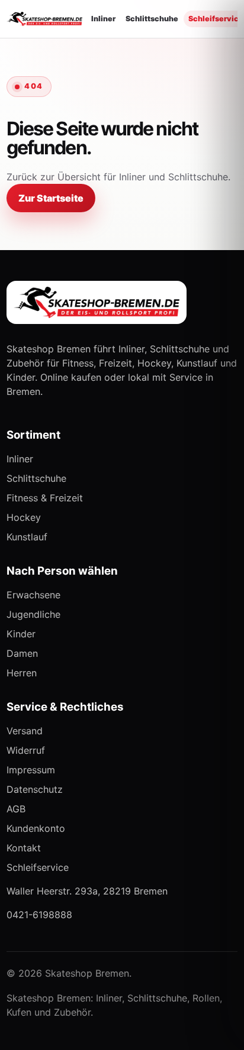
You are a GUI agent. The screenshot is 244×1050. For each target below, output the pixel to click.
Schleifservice (38, 867)
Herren (22, 673)
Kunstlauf (27, 537)
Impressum (31, 770)
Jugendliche (33, 614)
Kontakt (24, 848)
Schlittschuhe (152, 18)
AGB (16, 809)
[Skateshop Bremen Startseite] (44, 19)
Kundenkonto (36, 828)
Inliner (103, 18)
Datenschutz (35, 789)
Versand (25, 731)
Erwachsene (33, 595)
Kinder (21, 634)
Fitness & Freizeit (45, 498)
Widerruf (26, 750)
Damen (22, 653)
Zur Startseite (51, 198)
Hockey (24, 517)
